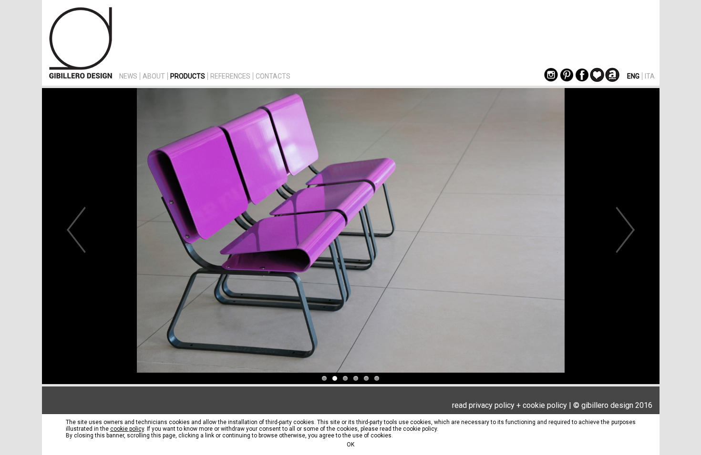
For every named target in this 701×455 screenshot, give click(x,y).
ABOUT (154, 76)
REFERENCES (230, 76)
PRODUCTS (187, 76)
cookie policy (545, 405)
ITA (650, 76)
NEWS (128, 76)
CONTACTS (273, 76)
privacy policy (492, 405)
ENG (633, 76)
